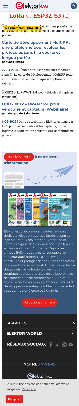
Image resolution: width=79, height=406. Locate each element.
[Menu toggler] (5, 5)
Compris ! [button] (14, 399)
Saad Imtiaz (15, 62)
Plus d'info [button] (29, 389)
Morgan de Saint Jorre (23, 113)
